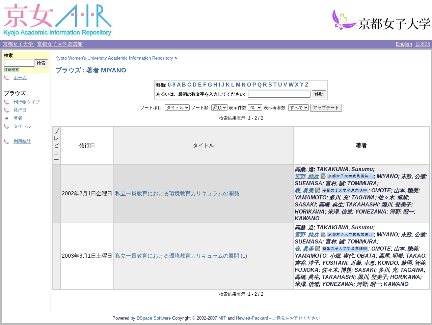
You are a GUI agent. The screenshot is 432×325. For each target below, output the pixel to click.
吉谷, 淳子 (307, 263)
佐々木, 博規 (393, 197)
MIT (222, 318)
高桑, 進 (304, 169)
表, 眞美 (304, 190)
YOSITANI (334, 263)
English (404, 44)
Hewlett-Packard (252, 318)
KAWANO (307, 218)
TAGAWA (363, 197)
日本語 (422, 44)
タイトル (22, 126)
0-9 (172, 85)
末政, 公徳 (413, 176)
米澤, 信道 (340, 212)
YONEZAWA (370, 212)
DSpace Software (154, 318)
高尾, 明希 (391, 256)
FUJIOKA (307, 270)
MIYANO (387, 176)
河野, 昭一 (401, 212)
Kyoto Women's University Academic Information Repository (114, 58)
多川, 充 (338, 197)
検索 (8, 55)
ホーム (20, 77)
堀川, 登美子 (396, 204)
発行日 (20, 109)
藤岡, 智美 (413, 263)
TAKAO (415, 256)
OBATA (366, 256)
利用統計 (22, 141)
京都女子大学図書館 (60, 44)
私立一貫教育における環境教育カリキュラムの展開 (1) (181, 256)
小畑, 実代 (341, 256)
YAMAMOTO (310, 197)
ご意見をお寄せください (296, 318)
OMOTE (381, 190)
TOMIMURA (362, 183)
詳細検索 (11, 69)
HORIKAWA (310, 212)
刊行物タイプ (27, 101)
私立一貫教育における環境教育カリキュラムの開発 (177, 193)
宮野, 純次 (307, 176)
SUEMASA (308, 183)
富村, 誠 (334, 183)
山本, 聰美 (406, 190)
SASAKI (305, 204)
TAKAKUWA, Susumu (345, 169)
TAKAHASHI (362, 204)
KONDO (388, 263)
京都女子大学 (18, 44)
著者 (18, 118)
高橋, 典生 (331, 204)
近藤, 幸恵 (362, 263)
